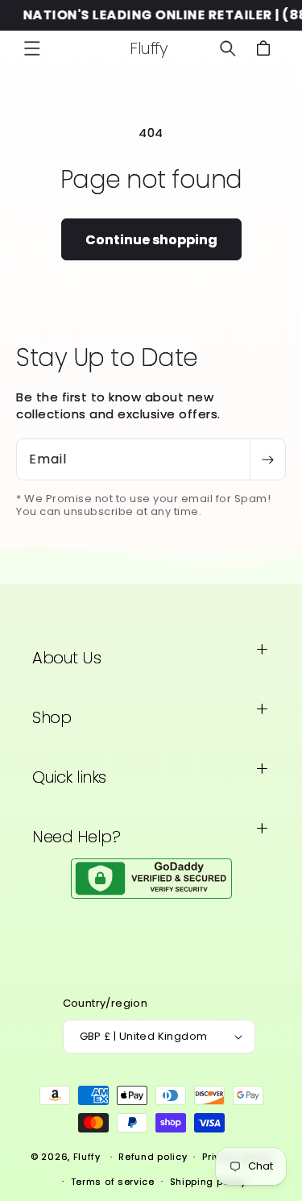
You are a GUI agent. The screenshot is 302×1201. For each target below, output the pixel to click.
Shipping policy (208, 1181)
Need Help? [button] (76, 836)
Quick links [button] (69, 777)
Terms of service (113, 1181)
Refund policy (152, 1156)
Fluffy (87, 1156)
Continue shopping (151, 240)
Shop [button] (51, 717)
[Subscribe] (267, 459)
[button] (32, 48)
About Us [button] (66, 657)
